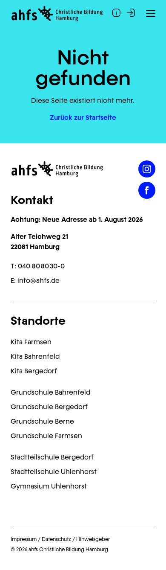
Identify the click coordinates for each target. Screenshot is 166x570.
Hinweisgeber (93, 539)
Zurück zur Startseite (83, 117)
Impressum (24, 539)
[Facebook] (146, 190)
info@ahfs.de (38, 280)
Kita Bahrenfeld (35, 356)
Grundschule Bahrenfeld (50, 392)
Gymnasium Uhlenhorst (49, 486)
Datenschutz (56, 539)
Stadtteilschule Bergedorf (52, 457)
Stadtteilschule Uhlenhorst (54, 471)
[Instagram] (146, 168)
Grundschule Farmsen (46, 435)
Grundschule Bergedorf (49, 406)
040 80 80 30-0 (41, 266)
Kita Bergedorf (34, 370)
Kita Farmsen (31, 341)
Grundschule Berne (42, 421)
